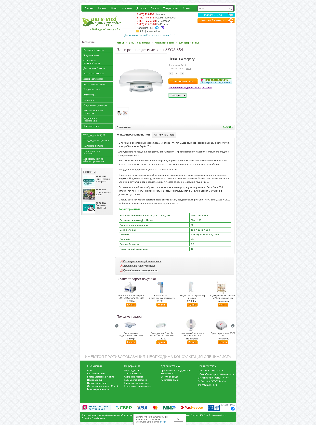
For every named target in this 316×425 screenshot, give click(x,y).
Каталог (102, 8)
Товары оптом (170, 8)
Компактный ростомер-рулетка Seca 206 (192, 334)
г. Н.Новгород (204, 378)
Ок (178, 419)
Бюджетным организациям (137, 386)
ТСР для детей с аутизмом (96, 140)
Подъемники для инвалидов (91, 152)
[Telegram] (157, 28)
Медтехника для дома (94, 84)
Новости (89, 172)
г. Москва (202, 370)
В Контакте (233, 408)
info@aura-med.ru (150, 31)
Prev (116, 326)
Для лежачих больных (94, 68)
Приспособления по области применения (93, 160)
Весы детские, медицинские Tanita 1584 (131, 334)
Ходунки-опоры (91, 55)
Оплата (155, 8)
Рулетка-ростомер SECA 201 (223, 334)
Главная (89, 8)
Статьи (186, 8)
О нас (114, 8)
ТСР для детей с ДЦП (94, 135)
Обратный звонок (212, 20)
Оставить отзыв (164, 135)
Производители (131, 370)
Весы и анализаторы (93, 73)
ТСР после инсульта (93, 146)
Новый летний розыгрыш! (103, 179)
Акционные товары (133, 377)
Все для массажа (91, 89)
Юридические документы (136, 383)
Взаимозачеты (168, 373)
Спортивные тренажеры (95, 105)
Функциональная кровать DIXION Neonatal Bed (222, 297)
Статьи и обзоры (132, 373)
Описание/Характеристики (133, 135)
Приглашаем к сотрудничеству (176, 370)
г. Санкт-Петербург (207, 374)
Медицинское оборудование (90, 119)
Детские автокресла (93, 79)
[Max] (162, 27)
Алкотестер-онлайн (170, 380)
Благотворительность (98, 389)
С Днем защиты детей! (103, 192)
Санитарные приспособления (91, 61)
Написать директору (97, 383)
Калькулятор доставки (135, 380)
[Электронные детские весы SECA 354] (141, 103)
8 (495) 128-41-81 (146, 14)
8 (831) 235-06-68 (146, 20)
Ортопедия (88, 100)
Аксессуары (124, 127)
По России (203, 381)
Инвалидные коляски (93, 50)
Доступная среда (91, 126)
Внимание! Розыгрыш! (101, 205)
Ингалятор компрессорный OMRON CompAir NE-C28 (131, 297)
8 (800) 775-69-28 (146, 24)
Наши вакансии (94, 380)
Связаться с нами (96, 373)
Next (233, 326)
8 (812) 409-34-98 (146, 17)
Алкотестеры (89, 94)
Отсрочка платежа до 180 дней (102, 386)
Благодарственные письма (100, 377)
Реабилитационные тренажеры (93, 111)
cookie (163, 422)
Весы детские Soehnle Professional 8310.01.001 (162, 334)
